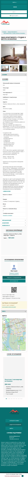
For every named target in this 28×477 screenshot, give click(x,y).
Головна (4, 31)
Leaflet (13, 350)
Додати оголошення (15, 424)
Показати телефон (7, 215)
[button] (25, 45)
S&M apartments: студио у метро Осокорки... (14, 33)
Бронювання (14, 281)
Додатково (5, 222)
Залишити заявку (14, 420)
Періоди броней (6, 220)
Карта (3, 311)
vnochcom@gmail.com (14, 436)
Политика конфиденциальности (12, 476)
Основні (4, 74)
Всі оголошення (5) (14, 274)
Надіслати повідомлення (14, 277)
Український (14, 15)
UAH (13, 12)
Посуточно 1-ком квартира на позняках (13, 380)
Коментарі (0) (6, 225)
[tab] (14, 74)
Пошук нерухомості (12, 31)
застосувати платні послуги (9, 307)
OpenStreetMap (18, 350)
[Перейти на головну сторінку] (5, 23)
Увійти (14, 2)
